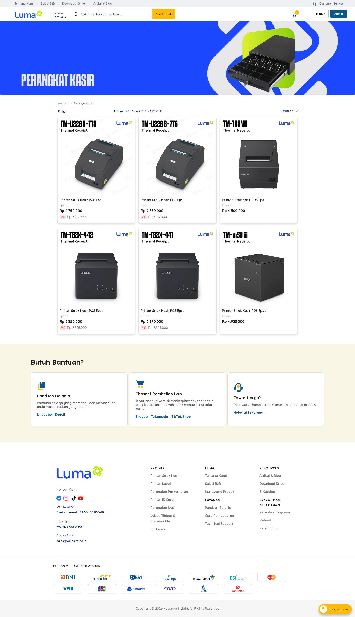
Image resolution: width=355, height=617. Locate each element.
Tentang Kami (24, 3)
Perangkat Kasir (163, 508)
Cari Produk (164, 14)
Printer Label (161, 484)
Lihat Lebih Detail (51, 414)
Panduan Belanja (218, 508)
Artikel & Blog (102, 3)
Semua (58, 17)
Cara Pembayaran (219, 516)
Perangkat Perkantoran (169, 492)
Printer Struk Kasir (165, 475)
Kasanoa (63, 103)
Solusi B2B (48, 3)
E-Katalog (267, 492)
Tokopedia (159, 416)
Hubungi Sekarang (248, 412)
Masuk (320, 14)
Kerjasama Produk (219, 492)
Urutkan (287, 111)
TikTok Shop (181, 416)
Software (158, 529)
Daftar (338, 14)
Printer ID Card (162, 500)
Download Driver (272, 484)
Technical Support (219, 524)
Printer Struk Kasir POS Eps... (81, 200)
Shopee (141, 416)
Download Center (74, 3)
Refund (265, 520)
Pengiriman (268, 528)
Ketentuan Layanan (274, 512)
